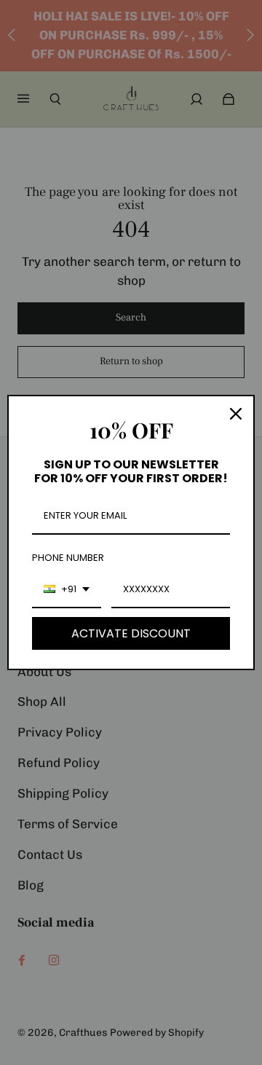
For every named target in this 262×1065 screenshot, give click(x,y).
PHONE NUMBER (68, 558)
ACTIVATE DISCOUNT (131, 633)
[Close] (235, 413)
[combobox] (66, 590)
